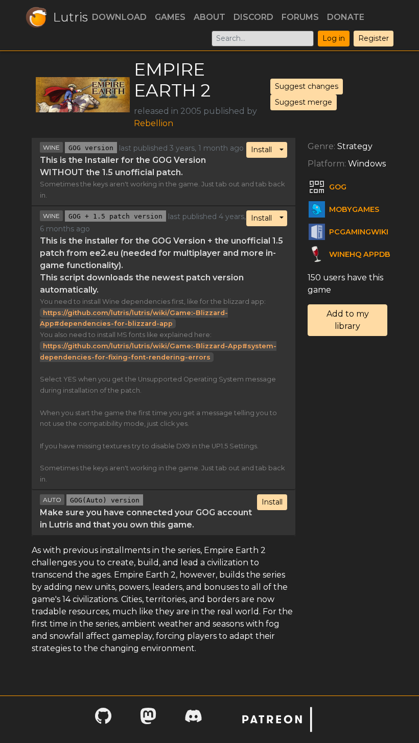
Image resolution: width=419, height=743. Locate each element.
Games (170, 17)
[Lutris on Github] (103, 719)
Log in (333, 38)
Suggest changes (306, 86)
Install (261, 149)
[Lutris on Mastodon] (148, 719)
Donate (345, 17)
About (209, 17)
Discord (253, 17)
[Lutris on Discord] (193, 719)
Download (119, 17)
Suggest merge (303, 102)
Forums (300, 17)
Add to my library (348, 320)
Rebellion (153, 123)
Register (373, 38)
